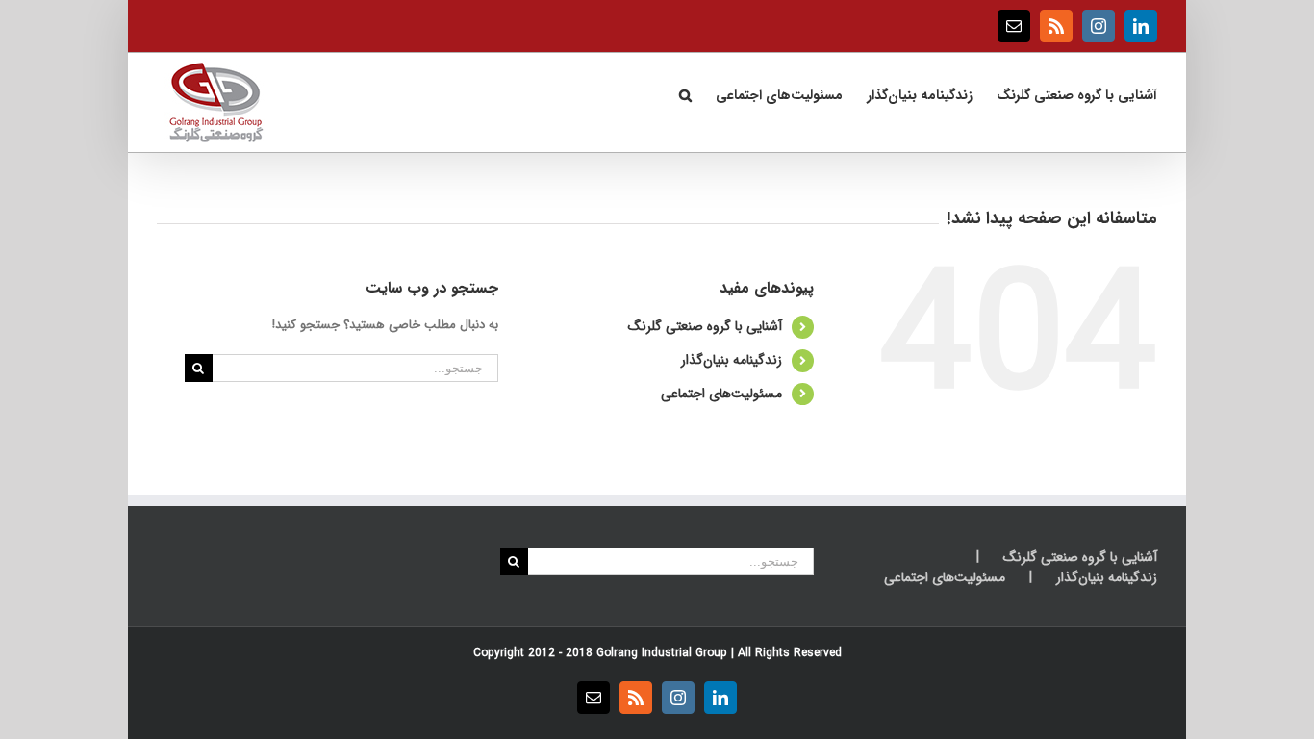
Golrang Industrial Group (661, 653)
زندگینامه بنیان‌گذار (731, 359)
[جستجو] (685, 93)
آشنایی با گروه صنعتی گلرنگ (705, 326)
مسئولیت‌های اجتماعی (721, 393)
